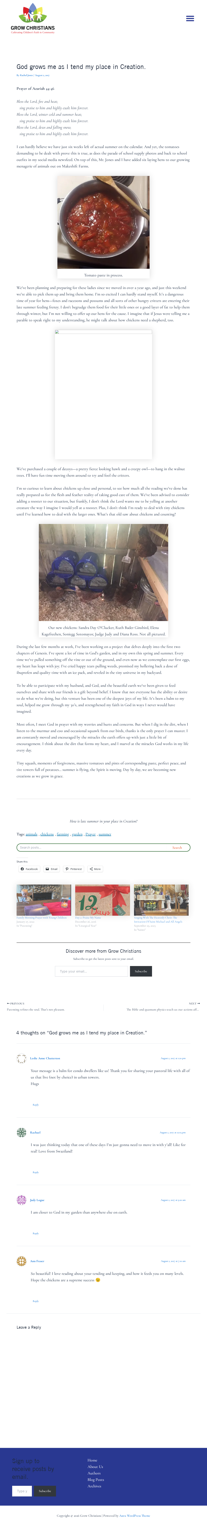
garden (77, 834)
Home (92, 1460)
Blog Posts (96, 1479)
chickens (47, 834)
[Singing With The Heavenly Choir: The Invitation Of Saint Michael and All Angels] (161, 900)
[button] (190, 18)
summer (105, 834)
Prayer (91, 834)
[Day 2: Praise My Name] (102, 900)
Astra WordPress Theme (134, 1516)
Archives (94, 1486)
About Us (95, 1466)
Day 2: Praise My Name (88, 917)
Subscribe (141, 971)
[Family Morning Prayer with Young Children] (44, 900)
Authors (94, 1473)
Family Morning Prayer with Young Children (42, 917)
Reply (36, 1104)
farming (63, 834)
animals (31, 834)
